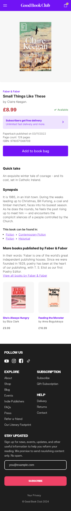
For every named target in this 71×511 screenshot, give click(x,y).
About (8, 378)
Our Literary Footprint (17, 425)
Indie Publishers (14, 401)
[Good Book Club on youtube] (6, 361)
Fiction (10, 234)
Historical (24, 238)
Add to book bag (35, 151)
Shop (7, 384)
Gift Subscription (47, 384)
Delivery (42, 401)
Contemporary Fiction (32, 234)
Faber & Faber (11, 91)
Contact (42, 413)
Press (7, 413)
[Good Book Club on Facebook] (21, 361)
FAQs (7, 407)
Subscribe (43, 378)
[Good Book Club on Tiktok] (28, 361)
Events (8, 395)
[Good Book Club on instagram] (14, 361)
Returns (42, 407)
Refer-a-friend (13, 419)
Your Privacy (34, 495)
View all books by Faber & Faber (25, 275)
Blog (7, 390)
